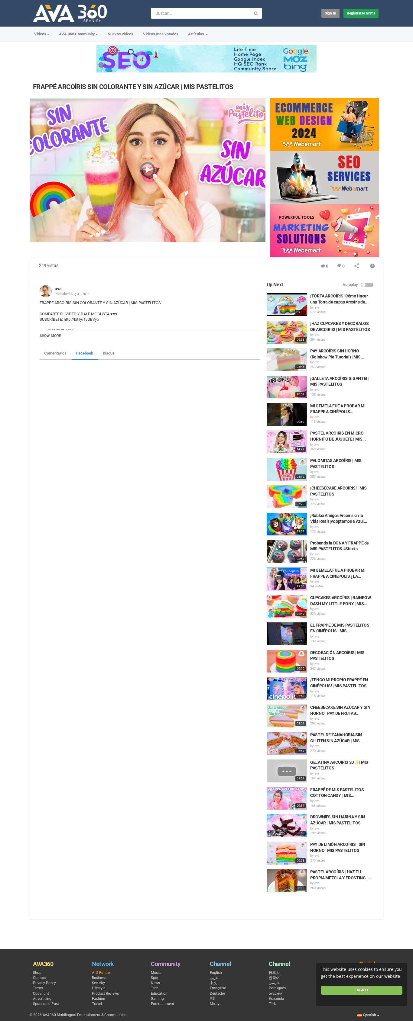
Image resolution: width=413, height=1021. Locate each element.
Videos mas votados (160, 34)
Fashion (98, 999)
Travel (97, 1004)
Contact (39, 978)
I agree (361, 990)
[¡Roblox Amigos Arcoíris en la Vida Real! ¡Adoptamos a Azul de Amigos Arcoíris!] (287, 524)
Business (99, 978)
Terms (38, 988)
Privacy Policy (44, 983)
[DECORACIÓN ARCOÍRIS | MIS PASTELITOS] (287, 661)
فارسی (274, 983)
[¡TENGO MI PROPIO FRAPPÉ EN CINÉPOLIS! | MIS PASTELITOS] (287, 688)
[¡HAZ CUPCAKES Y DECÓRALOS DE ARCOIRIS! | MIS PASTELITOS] (287, 332)
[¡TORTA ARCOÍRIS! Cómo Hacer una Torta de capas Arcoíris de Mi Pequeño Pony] (287, 304)
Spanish (369, 1015)
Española (276, 999)
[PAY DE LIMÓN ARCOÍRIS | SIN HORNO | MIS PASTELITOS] (287, 853)
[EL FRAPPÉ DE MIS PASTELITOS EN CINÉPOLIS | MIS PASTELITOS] (287, 633)
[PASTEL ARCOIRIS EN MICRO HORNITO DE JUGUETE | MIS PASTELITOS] (287, 441)
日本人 (274, 973)
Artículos (196, 34)
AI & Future (101, 973)
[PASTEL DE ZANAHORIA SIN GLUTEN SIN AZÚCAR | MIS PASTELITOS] (287, 743)
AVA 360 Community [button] (77, 34)
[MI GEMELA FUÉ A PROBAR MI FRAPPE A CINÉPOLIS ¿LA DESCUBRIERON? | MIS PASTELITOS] (287, 578)
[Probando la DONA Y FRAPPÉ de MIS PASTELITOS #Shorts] (287, 551)
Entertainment (162, 1004)
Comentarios (55, 353)
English (216, 973)
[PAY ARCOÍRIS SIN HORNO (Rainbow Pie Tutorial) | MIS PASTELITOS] (287, 359)
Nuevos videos (120, 34)
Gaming (157, 999)
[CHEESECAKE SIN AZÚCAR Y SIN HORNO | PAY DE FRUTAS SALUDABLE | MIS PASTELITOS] (287, 716)
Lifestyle (98, 988)
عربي (214, 978)
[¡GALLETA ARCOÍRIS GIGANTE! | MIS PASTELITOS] (287, 387)
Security (98, 983)
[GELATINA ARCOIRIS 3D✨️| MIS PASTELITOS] (287, 770)
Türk (272, 1004)
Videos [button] (40, 34)
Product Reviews (105, 993)
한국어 (274, 978)
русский (275, 993)
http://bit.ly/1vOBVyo (81, 319)
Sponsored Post (46, 1004)
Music (156, 973)
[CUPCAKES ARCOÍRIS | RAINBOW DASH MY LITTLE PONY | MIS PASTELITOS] (287, 606)
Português (277, 988)
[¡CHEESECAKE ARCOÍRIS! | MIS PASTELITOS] (287, 496)
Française (218, 988)
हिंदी (212, 999)
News (155, 983)
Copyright (41, 993)
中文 (213, 983)
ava (58, 288)
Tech (154, 988)
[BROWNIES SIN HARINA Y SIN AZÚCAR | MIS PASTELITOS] (287, 825)
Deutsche (217, 993)
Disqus (109, 353)
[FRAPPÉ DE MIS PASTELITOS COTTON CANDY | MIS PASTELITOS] (287, 798)
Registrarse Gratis (361, 13)
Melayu (216, 1004)
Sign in (330, 13)
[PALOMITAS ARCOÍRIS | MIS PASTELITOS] (287, 469)
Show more (50, 336)
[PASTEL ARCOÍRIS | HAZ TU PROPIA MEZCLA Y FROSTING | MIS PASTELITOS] (287, 880)
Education (159, 993)
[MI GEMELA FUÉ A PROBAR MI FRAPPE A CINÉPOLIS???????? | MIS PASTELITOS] (287, 414)
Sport (155, 978)
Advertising (42, 999)
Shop (37, 973)
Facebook (84, 353)
